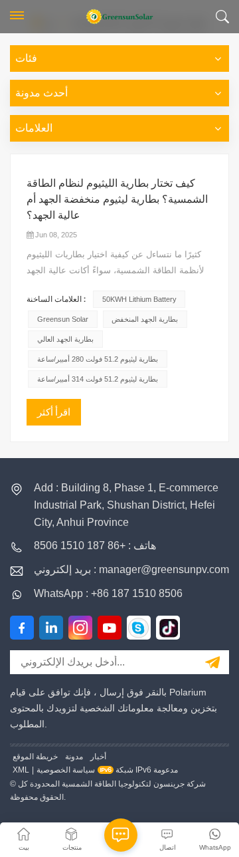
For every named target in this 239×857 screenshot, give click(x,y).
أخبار (98, 756)
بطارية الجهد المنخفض (145, 319)
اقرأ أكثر (53, 412)
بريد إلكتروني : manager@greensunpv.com (131, 569)
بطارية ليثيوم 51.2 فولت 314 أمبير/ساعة (97, 379)
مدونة (74, 756)
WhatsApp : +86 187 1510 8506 (108, 593)
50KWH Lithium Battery (139, 299)
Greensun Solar (62, 319)
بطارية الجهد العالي (65, 339)
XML (21, 770)
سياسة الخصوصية (66, 770)
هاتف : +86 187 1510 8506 (95, 545)
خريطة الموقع (35, 756)
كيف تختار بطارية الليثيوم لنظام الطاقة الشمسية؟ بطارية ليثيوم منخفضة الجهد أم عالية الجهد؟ (117, 199)
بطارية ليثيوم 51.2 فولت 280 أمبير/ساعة (97, 359)
